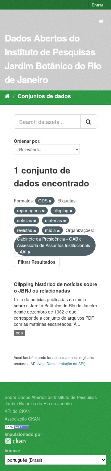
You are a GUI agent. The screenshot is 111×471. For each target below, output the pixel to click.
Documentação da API (65, 363)
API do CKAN (18, 411)
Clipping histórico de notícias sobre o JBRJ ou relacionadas (55, 287)
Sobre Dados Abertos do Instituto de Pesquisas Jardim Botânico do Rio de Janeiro (51, 400)
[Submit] (88, 121)
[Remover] (50, 200)
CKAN (15, 441)
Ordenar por (26, 141)
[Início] (7, 96)
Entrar (97, 5)
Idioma (12, 450)
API (33, 363)
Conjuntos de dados (44, 96)
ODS (19, 333)
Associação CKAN (22, 419)
